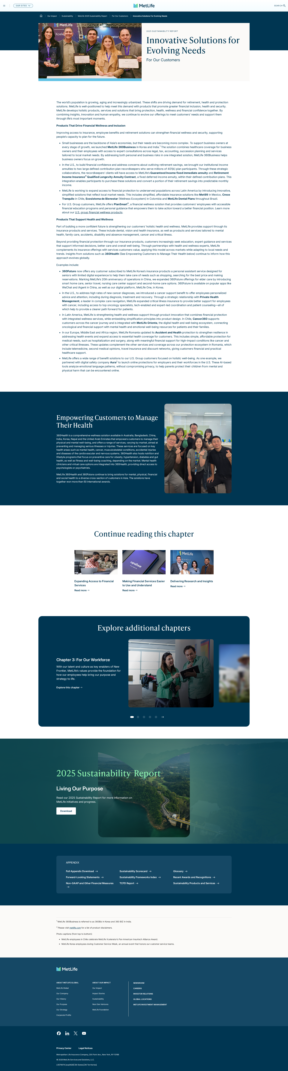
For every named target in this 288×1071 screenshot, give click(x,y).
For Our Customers (120, 16)
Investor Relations (143, 994)
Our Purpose (61, 1004)
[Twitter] (75, 1033)
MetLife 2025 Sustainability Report (92, 16)
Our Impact (52, 16)
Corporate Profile (63, 1015)
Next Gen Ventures (100, 1004)
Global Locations (142, 999)
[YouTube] (84, 1033)
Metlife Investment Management (150, 1004)
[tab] (132, 717)
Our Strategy (61, 1010)
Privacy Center (63, 1048)
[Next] (162, 717)
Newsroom (138, 983)
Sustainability (67, 16)
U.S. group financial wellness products (98, 212)
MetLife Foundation (100, 1010)
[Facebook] (58, 1033)
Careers (137, 988)
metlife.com (75, 927)
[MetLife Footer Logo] (66, 969)
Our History (61, 999)
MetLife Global (62, 988)
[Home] (41, 16)
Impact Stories (98, 993)
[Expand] (4, 6)
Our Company (62, 993)
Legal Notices (86, 1048)
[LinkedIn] (67, 1033)
